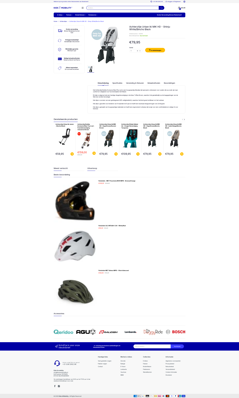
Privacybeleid (170, 363)
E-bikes (145, 361)
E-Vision (123, 366)
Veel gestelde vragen (104, 361)
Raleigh (123, 363)
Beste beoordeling (62, 175)
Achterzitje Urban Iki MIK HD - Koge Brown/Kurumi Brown (107, 126)
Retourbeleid (170, 366)
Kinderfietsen (147, 366)
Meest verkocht (61, 168)
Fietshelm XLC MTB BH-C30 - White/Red (112, 225)
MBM (122, 375)
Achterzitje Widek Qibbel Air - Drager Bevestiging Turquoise (129, 126)
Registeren (177, 1)
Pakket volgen (102, 363)
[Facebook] (55, 386)
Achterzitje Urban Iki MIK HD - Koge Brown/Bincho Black (151, 126)
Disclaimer (169, 375)
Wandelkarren (147, 372)
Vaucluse (123, 372)
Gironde (123, 361)
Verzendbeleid (170, 369)
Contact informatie (171, 372)
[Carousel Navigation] (183, 119)
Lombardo (124, 369)
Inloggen (170, 1)
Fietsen (145, 363)
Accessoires (59, 313)
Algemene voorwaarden (173, 361)
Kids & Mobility (64, 396)
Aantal (131, 47)
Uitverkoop (92, 168)
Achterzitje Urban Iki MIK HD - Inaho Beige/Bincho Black (173, 126)
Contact (100, 366)
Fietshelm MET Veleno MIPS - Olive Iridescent (113, 270)
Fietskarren (146, 369)
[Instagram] (59, 386)
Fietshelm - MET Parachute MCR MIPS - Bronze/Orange (116, 181)
